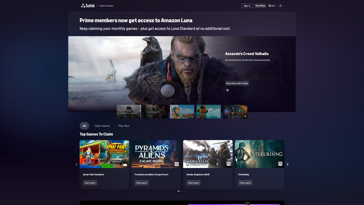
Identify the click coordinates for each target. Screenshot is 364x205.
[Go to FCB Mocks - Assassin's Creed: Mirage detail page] (182, 37)
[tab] (129, 111)
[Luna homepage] (87, 6)
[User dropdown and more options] (281, 6)
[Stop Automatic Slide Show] (227, 90)
